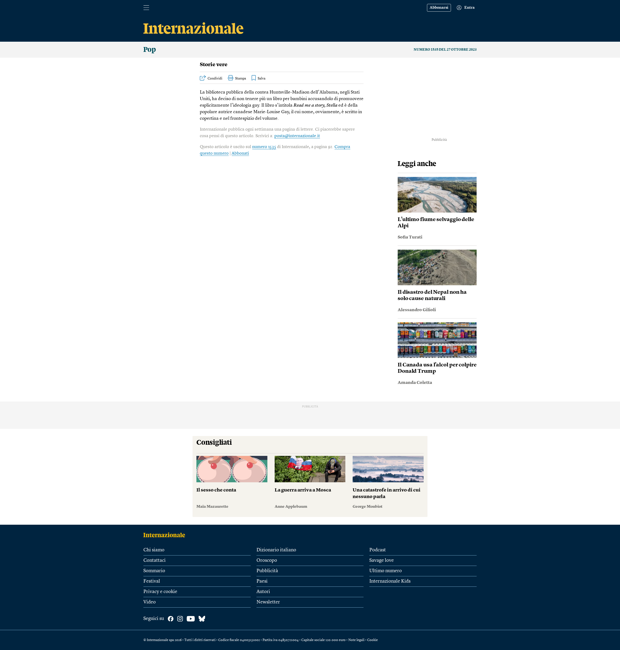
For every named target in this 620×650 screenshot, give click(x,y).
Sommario (154, 571)
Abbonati (240, 153)
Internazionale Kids (390, 581)
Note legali (356, 640)
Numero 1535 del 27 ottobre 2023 (445, 49)
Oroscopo (266, 560)
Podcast (377, 550)
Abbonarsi (439, 8)
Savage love (381, 560)
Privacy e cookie (160, 591)
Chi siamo (153, 550)
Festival (151, 581)
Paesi (262, 581)
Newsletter (268, 602)
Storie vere (213, 64)
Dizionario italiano (276, 550)
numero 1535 (264, 147)
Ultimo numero (385, 571)
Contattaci (154, 560)
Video (149, 602)
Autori (263, 591)
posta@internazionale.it (297, 136)
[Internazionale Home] (165, 534)
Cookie (372, 640)
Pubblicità (267, 571)
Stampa (240, 78)
